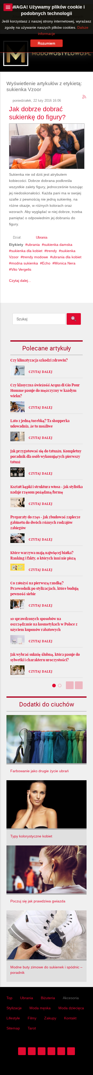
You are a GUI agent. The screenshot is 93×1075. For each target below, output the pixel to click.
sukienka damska (58, 244)
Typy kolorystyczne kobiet (31, 836)
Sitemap (13, 1028)
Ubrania (41, 237)
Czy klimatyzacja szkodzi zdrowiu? (39, 360)
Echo (46, 263)
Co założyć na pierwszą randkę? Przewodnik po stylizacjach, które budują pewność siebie (44, 588)
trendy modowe (35, 257)
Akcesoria (71, 998)
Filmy (32, 1018)
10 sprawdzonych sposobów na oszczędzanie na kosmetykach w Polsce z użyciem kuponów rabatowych (44, 624)
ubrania (33, 244)
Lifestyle (13, 1018)
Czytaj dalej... (20, 280)
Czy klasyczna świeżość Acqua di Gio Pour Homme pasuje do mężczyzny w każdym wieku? (45, 390)
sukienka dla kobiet (26, 251)
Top (9, 998)
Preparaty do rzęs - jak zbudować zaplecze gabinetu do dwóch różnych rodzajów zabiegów (45, 522)
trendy (52, 251)
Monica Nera (65, 263)
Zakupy (50, 1018)
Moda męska (40, 1008)
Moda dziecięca (71, 1008)
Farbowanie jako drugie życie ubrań (39, 771)
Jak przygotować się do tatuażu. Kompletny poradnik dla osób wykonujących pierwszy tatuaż (45, 456)
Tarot (32, 1028)
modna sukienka (24, 263)
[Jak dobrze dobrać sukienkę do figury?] (46, 145)
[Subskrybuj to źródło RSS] (84, 97)
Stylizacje (14, 1008)
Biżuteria (48, 998)
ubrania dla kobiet (66, 257)
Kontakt (70, 1018)
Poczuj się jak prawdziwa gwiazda (37, 901)
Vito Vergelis (21, 269)
